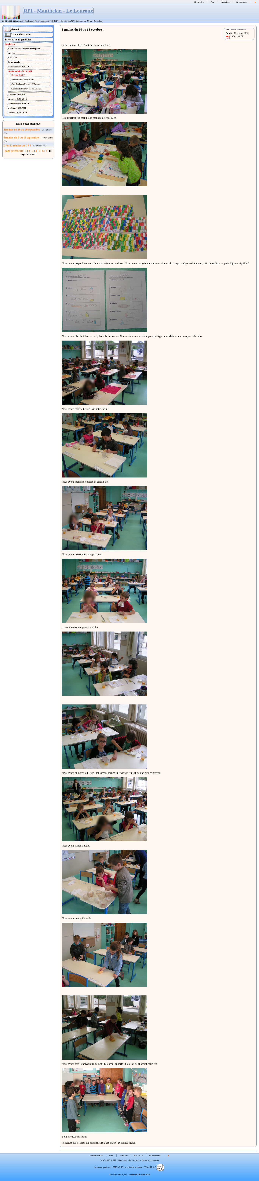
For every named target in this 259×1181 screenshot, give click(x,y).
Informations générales (18, 39)
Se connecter (241, 2)
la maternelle (14, 62)
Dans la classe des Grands (22, 79)
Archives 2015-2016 (17, 99)
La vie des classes (21, 34)
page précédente (14, 150)
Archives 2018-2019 (17, 112)
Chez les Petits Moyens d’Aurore (25, 84)
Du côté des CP (67, 21)
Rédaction (225, 2)
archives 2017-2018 (17, 108)
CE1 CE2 (12, 57)
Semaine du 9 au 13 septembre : (22, 137)
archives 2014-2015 (17, 94)
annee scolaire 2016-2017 (20, 103)
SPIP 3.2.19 (118, 1167)
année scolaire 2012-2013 (20, 67)
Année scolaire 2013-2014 (46, 21)
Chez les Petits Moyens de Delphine (24, 48)
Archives (29, 21)
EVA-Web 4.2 (150, 1167)
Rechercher (199, 2)
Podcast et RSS (96, 1155)
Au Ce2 (11, 53)
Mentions (123, 1155)
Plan (212, 2)
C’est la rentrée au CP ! (17, 145)
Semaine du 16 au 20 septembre (22, 129)
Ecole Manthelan (238, 29)
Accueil (19, 21)
